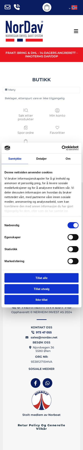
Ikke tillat (41, 299)
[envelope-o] (7, 7)
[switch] (73, 237)
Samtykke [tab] (15, 158)
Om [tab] (68, 158)
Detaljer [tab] (41, 158)
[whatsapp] (47, 383)
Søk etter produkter (26, 117)
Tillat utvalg (41, 288)
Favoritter (57, 133)
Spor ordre (26, 133)
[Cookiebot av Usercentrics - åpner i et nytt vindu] (62, 147)
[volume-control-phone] (16, 7)
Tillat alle (41, 278)
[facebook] (35, 383)
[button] (65, 31)
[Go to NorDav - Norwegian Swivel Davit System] (24, 31)
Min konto (57, 115)
